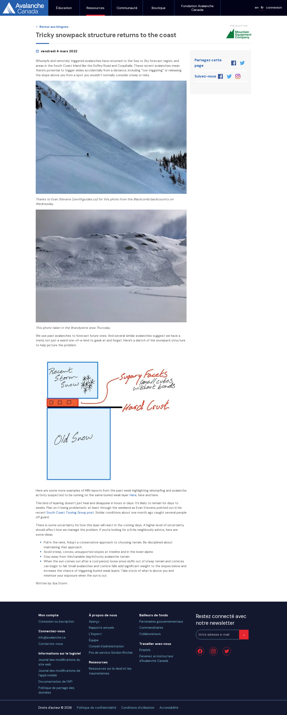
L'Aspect (95, 634)
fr (262, 7)
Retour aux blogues (53, 27)
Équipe (94, 640)
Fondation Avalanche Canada (197, 8)
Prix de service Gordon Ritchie (111, 653)
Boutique (159, 8)
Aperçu (94, 621)
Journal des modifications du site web (59, 662)
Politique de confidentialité (96, 708)
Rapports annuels (101, 628)
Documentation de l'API (55, 682)
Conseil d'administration (106, 646)
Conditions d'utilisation (137, 708)
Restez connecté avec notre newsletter (221, 619)
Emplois (144, 650)
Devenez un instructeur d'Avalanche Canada (156, 658)
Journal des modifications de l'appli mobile (59, 673)
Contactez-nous (50, 644)
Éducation (64, 8)
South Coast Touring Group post (70, 512)
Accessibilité (168, 708)
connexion (274, 7)
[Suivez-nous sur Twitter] (229, 76)
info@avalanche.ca (52, 637)
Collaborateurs (150, 634)
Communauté (127, 8)
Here (133, 495)
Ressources (95, 8)
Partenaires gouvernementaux (161, 621)
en (257, 7)
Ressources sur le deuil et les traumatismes (110, 671)
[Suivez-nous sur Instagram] (237, 76)
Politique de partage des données (56, 690)
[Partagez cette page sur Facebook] (233, 63)
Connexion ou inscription (56, 621)
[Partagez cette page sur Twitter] (242, 63)
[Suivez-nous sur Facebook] (220, 76)
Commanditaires (151, 628)
